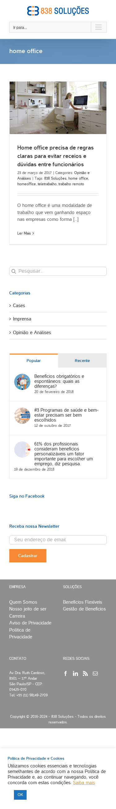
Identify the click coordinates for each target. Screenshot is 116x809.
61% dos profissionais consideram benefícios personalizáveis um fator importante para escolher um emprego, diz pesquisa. (63, 453)
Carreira (17, 616)
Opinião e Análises (32, 332)
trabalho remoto (71, 184)
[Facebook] (65, 673)
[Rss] (85, 673)
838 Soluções (55, 179)
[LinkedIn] (75, 673)
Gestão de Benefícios (84, 608)
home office (78, 179)
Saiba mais (84, 782)
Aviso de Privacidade (30, 622)
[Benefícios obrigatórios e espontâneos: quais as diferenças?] (22, 377)
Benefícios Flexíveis (82, 602)
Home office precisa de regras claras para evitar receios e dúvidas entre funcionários (55, 156)
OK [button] (20, 795)
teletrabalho (47, 184)
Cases (19, 305)
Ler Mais (24, 233)
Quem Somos (23, 602)
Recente (82, 361)
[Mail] (95, 673)
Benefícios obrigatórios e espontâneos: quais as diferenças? (59, 381)
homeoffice (26, 184)
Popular (34, 361)
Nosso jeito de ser (27, 608)
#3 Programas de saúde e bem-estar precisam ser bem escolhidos (66, 415)
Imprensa (22, 318)
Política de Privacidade (20, 634)
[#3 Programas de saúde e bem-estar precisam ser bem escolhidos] (22, 411)
